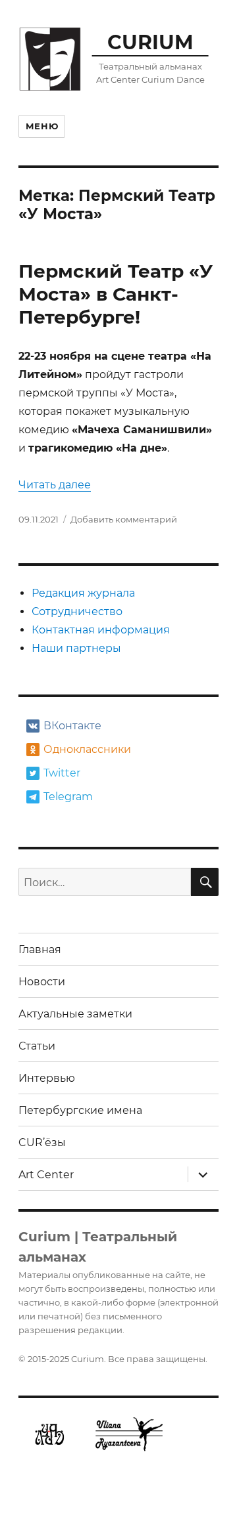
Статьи (36, 1046)
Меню (42, 126)
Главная (39, 949)
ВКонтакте (72, 725)
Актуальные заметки (75, 1014)
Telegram (68, 796)
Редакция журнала (83, 593)
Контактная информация (101, 630)
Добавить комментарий (123, 519)
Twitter (61, 773)
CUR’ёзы (42, 1142)
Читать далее (54, 485)
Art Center (46, 1174)
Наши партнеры (76, 648)
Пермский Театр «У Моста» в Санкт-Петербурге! (115, 294)
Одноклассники (85, 749)
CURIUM (150, 42)
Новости (41, 981)
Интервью (46, 1078)
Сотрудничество (77, 611)
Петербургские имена (80, 1110)
